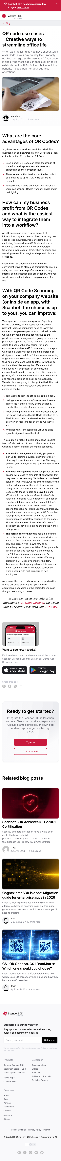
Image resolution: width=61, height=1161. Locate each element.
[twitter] (25, 1152)
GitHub (35, 1069)
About (6, 1095)
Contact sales (30, 751)
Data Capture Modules (14, 1072)
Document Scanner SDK (15, 1069)
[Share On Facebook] (9, 686)
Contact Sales (10, 1081)
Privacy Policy (34, 1130)
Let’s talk (51, 607)
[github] (42, 1152)
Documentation (39, 1065)
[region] (30, 649)
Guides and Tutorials (41, 1076)
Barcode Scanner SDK (14, 1065)
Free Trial (36, 1072)
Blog (8, 23)
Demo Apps (9, 1077)
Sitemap (7, 1119)
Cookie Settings (18, 1130)
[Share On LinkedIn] (4, 686)
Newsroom (9, 1106)
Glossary (8, 1115)
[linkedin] (19, 1152)
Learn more (23, 7)
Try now (30, 742)
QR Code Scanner (32, 602)
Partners (7, 1103)
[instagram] (30, 1152)
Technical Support (40, 1080)
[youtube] (36, 1152)
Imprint (46, 1130)
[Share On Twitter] (15, 686)
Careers (7, 1110)
